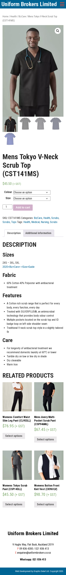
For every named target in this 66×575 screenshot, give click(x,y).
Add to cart (23, 207)
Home (5, 16)
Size (8, 198)
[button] (58, 31)
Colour (8, 192)
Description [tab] (14, 233)
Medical (35, 222)
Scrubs (55, 218)
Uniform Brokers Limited (33, 533)
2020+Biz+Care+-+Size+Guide (19, 266)
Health (13, 16)
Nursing (45, 222)
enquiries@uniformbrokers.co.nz (34, 552)
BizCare (22, 16)
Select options (13, 435)
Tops (13, 222)
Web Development (23, 571)
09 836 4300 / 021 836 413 (34, 548)
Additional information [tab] (38, 233)
